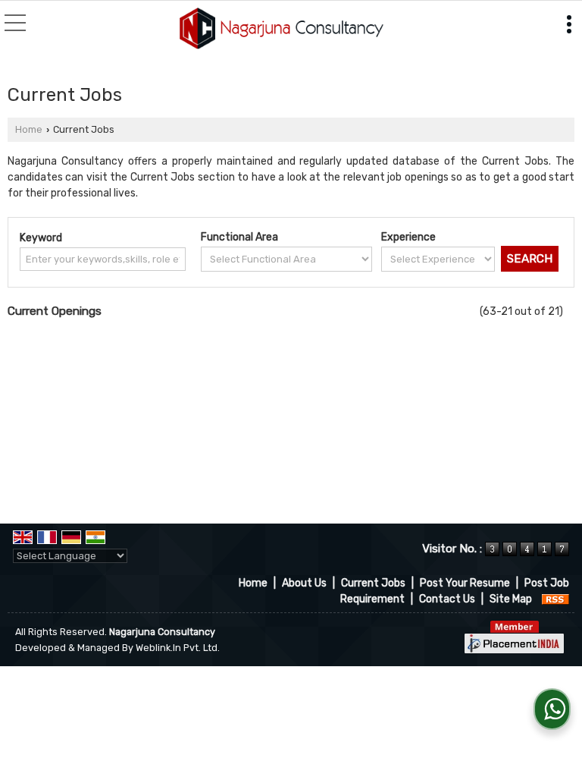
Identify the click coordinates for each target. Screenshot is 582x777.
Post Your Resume (465, 583)
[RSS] (555, 599)
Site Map (511, 599)
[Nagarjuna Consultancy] (281, 30)
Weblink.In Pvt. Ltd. (178, 647)
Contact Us (447, 599)
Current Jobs (373, 583)
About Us (304, 583)
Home (28, 129)
